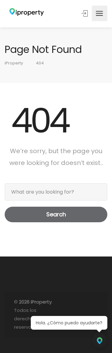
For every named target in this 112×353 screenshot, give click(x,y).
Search (56, 214)
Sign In (85, 13)
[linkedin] (73, 314)
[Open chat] (99, 340)
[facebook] (63, 314)
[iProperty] (25, 13)
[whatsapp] (84, 314)
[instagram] (94, 314)
